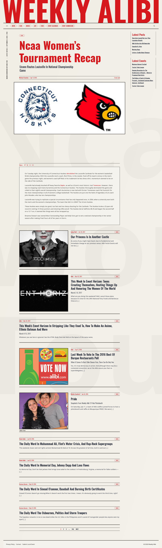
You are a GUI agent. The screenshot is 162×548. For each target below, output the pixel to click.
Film (20, 26)
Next (77, 529)
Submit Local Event (28, 544)
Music (28, 26)
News (13, 26)
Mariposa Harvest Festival (139, 64)
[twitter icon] (27, 165)
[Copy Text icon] (30, 165)
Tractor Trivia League (138, 67)
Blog (22, 35)
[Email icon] (33, 165)
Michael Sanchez (24, 78)
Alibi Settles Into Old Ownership (141, 43)
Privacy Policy (10, 544)
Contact (18, 544)
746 (73, 529)
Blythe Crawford (75, 394)
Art (35, 26)
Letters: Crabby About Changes (141, 53)
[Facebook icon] (24, 165)
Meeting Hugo (136, 50)
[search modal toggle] (154, 26)
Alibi (72, 276)
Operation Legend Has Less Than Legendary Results (141, 39)
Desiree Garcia (23, 484)
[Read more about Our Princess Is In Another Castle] (43, 249)
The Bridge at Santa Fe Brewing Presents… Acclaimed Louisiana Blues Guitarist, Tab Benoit (142, 80)
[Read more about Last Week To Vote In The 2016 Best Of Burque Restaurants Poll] (43, 367)
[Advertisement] (69, 149)
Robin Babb (22, 439)
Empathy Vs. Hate (137, 46)
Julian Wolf (74, 232)
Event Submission (67, 26)
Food (42, 26)
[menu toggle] (7, 26)
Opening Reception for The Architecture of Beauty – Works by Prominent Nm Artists (142, 72)
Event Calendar (53, 26)
